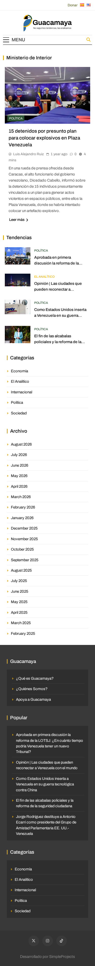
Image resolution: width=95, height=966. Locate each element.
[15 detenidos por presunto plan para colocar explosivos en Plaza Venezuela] (47, 95)
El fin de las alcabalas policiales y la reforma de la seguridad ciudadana (57, 342)
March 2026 (21, 497)
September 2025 (25, 560)
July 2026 (19, 455)
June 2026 (19, 465)
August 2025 (21, 570)
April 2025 (19, 612)
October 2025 (22, 549)
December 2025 (24, 528)
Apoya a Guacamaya (33, 699)
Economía (19, 371)
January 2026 (22, 518)
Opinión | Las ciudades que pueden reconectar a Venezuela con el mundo (58, 289)
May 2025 (19, 602)
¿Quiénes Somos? (32, 689)
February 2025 (23, 633)
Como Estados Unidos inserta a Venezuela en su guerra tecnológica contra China (60, 315)
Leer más (17, 220)
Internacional (21, 392)
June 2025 (19, 591)
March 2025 (21, 623)
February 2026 (23, 507)
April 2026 (19, 486)
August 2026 (21, 444)
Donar (73, 5)
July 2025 (19, 581)
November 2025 (24, 539)
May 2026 (19, 476)
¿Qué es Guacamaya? (35, 678)
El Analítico (44, 276)
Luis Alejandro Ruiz (28, 154)
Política (16, 118)
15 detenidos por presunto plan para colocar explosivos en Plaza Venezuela (44, 137)
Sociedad (19, 413)
